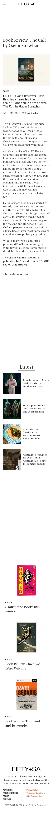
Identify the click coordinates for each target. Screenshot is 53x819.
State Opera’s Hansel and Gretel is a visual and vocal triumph (34, 409)
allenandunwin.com (15, 274)
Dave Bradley (31, 113)
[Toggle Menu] (5, 4)
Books (6, 91)
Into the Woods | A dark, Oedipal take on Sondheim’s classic (36, 383)
